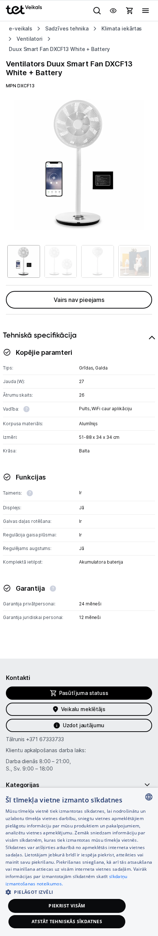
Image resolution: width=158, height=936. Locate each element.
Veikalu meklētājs (83, 709)
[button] (79, 892)
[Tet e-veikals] (24, 9)
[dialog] (79, 862)
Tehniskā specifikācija (40, 335)
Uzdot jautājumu (83, 725)
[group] (79, 165)
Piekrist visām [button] (67, 906)
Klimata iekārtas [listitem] (121, 28)
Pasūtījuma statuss (83, 693)
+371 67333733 (45, 739)
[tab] (79, 483)
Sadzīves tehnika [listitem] (67, 28)
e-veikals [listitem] (20, 28)
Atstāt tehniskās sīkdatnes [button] (67, 921)
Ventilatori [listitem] (30, 39)
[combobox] (148, 797)
